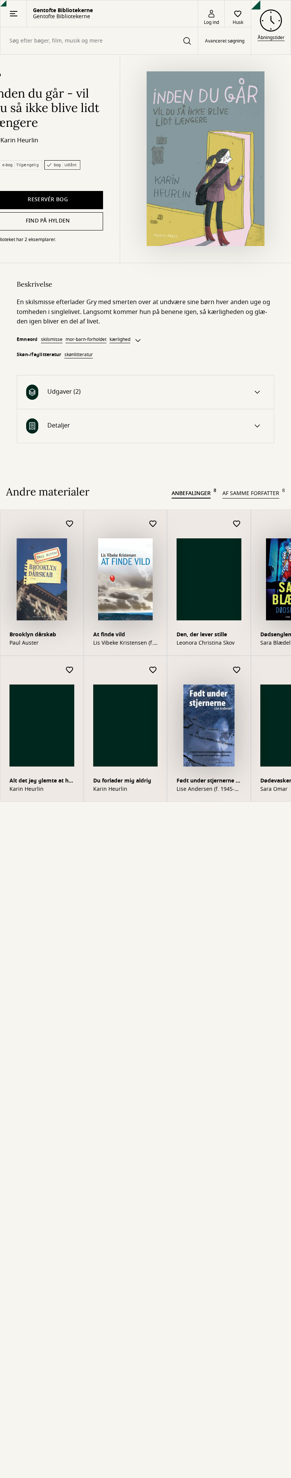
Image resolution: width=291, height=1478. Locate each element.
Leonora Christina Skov (206, 643)
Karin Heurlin (19, 140)
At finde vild (109, 635)
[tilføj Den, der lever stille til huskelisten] (236, 524)
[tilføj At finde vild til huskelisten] (153, 524)
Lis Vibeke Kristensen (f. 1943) (123, 643)
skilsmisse (52, 339)
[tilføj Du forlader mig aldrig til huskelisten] (153, 670)
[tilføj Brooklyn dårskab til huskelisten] (69, 524)
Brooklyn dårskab (32, 635)
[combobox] (99, 40)
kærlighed (120, 339)
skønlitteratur (78, 354)
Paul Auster (24, 643)
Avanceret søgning (224, 41)
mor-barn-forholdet (86, 339)
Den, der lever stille (202, 635)
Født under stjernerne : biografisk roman (207, 781)
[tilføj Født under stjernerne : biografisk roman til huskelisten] (236, 670)
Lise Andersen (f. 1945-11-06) (206, 789)
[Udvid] (137, 340)
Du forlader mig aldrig (122, 781)
